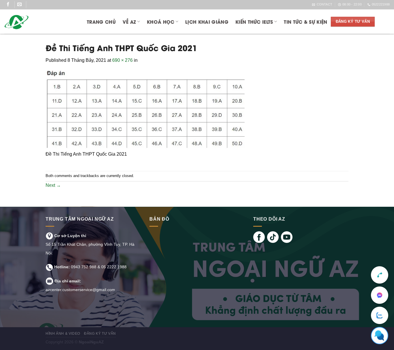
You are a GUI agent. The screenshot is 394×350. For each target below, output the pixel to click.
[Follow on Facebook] (10, 4)
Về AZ (129, 21)
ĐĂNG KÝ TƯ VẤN (100, 334)
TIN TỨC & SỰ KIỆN (305, 21)
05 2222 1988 (114, 267)
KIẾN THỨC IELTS (254, 21)
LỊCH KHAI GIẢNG (206, 21)
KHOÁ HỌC (161, 21)
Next (53, 185)
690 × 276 (122, 60)
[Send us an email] (21, 4)
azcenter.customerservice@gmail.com (80, 289)
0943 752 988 (83, 267)
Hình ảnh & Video (63, 334)
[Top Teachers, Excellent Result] (39, 22)
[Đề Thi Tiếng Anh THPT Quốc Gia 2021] (145, 110)
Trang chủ (101, 21)
